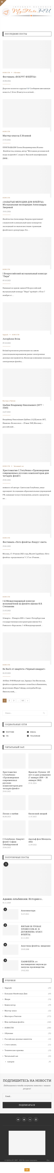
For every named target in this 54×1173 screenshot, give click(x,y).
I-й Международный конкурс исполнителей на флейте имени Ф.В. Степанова (22, 604)
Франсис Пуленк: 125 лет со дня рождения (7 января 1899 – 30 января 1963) (39, 776)
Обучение (17, 72)
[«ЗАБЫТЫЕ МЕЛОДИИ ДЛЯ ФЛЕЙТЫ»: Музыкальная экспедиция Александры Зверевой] (27, 181)
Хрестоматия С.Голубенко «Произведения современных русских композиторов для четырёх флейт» (26, 473)
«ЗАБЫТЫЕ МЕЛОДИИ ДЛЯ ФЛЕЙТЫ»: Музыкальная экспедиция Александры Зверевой (24, 204)
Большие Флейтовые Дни (28, 993)
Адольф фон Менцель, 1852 (39, 840)
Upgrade (5, 335)
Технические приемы (28, 1050)
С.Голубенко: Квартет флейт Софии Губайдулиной (13, 842)
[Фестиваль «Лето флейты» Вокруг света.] (27, 521)
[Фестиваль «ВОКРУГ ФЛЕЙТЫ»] (27, 56)
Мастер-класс (28, 1010)
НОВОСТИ (6, 72)
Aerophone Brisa (11, 338)
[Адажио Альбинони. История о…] (27, 880)
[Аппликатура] (10, 914)
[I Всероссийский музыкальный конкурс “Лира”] (27, 253)
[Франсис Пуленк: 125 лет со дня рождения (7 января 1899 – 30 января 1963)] (39, 761)
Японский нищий (37, 813)
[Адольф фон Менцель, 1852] (39, 828)
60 (23, 700)
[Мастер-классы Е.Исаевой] (27, 115)
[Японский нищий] (39, 802)
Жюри (28, 999)
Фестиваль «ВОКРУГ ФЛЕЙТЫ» (19, 76)
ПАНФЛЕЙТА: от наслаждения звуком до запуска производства (34, 964)
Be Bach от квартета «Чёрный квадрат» (24, 669)
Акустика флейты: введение (35, 945)
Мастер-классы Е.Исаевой (17, 135)
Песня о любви (10, 813)
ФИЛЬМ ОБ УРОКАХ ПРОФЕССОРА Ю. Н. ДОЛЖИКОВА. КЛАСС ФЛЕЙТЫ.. (31, 930)
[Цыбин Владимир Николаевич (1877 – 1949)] (27, 384)
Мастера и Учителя (9, 401)
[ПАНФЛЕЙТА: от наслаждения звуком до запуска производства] (10, 965)
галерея (29, 1061)
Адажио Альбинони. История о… (23, 898)
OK (27, 1170)
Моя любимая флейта (28, 1022)
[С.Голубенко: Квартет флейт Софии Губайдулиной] (14, 828)
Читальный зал (19, 466)
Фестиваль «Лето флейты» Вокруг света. (25, 542)
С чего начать (28, 1044)
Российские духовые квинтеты (28, 1039)
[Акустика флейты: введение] (10, 949)
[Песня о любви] (14, 802)
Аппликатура (28, 910)
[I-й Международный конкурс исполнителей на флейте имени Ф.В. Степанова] (27, 580)
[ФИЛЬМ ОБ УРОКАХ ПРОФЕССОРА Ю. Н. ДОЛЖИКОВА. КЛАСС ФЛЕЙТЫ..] (10, 930)
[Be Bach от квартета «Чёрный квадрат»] (27, 648)
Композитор (28, 1005)
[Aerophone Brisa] (27, 318)
